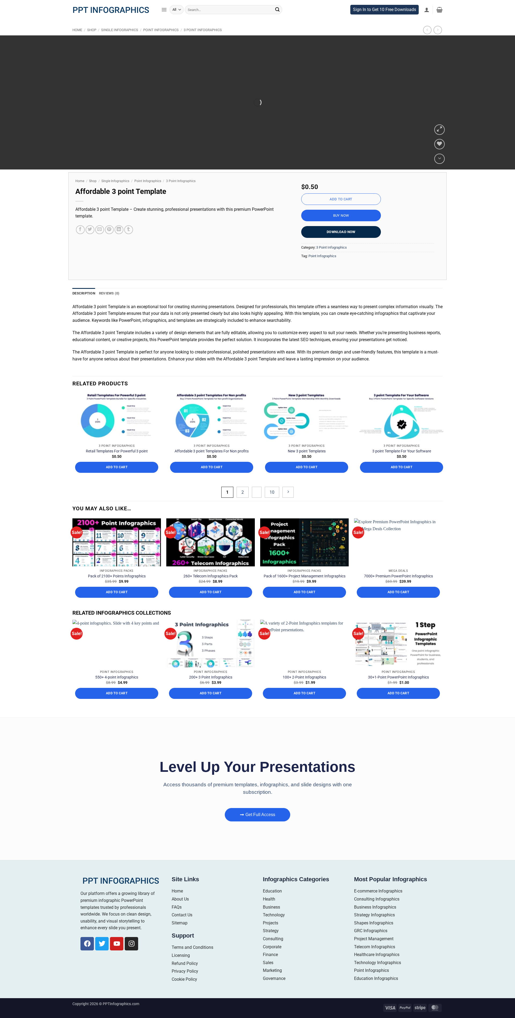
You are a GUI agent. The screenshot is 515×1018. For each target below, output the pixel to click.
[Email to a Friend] (99, 240)
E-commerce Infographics (378, 902)
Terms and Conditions (192, 958)
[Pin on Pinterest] (109, 240)
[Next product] (427, 41)
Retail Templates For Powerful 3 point (117, 462)
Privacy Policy (185, 982)
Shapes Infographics (373, 933)
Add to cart (341, 210)
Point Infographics (161, 41)
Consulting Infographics (376, 910)
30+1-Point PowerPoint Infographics (398, 688)
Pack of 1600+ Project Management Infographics (304, 587)
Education (272, 902)
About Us (180, 910)
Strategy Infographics (374, 926)
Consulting (273, 950)
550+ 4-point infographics (116, 688)
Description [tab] (83, 305)
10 (272, 503)
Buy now (341, 227)
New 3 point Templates (307, 462)
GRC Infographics (370, 942)
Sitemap (179, 933)
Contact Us (182, 926)
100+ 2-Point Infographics (304, 688)
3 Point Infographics (203, 41)
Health (269, 910)
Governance (274, 989)
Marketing (272, 981)
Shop (91, 41)
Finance (270, 965)
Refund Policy (185, 974)
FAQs (177, 918)
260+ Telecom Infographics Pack (210, 587)
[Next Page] (288, 503)
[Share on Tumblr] (128, 240)
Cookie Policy (184, 990)
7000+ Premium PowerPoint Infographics (398, 587)
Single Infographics (119, 41)
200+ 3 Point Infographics (210, 688)
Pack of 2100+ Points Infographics (117, 587)
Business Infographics (375, 918)
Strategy (271, 942)
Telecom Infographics (374, 957)
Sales (268, 973)
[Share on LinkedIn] (119, 240)
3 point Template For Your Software (401, 462)
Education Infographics (376, 989)
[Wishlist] (439, 155)
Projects (270, 933)
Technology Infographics (377, 973)
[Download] (439, 170)
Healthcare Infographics (376, 965)
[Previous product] (437, 41)
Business (271, 918)
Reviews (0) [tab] (109, 305)
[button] (164, 21)
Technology (274, 926)
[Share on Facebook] (80, 240)
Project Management (373, 950)
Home (77, 41)
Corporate (272, 957)
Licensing (181, 966)
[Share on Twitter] (90, 240)
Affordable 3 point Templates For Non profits (212, 462)
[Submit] (277, 20)
